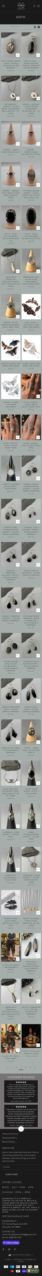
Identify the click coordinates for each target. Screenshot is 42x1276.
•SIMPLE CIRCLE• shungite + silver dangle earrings (31, 573)
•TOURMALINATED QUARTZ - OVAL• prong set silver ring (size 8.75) (31, 194)
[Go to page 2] (7, 1067)
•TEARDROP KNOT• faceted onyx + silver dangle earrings (31, 665)
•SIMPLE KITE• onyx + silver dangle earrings (10, 750)
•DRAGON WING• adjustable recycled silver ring (11, 922)
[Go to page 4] (35, 1067)
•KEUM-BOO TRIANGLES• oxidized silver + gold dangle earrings (31, 966)
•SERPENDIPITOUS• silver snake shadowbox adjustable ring (31, 280)
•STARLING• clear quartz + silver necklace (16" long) (31, 879)
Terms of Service (10, 1134)
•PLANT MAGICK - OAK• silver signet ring (31, 446)
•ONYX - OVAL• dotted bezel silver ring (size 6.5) (11, 237)
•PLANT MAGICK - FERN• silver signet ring (11, 446)
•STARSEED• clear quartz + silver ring (10, 835)
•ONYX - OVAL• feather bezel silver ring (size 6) (31, 236)
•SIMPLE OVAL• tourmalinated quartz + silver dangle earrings (10, 531)
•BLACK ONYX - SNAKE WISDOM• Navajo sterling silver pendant (31, 64)
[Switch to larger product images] (35, 27)
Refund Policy (8, 1142)
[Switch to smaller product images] (39, 27)
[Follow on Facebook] (3, 1249)
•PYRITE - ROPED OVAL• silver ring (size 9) (31, 750)
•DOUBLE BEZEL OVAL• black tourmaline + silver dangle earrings (10, 666)
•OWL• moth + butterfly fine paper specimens (31, 325)
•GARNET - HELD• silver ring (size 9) (10, 151)
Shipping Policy (9, 1138)
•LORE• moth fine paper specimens (31, 365)
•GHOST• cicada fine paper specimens (10, 405)
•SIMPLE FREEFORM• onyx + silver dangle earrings (10, 709)
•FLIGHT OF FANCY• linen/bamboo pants (11, 967)
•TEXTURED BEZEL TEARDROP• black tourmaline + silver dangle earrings (31, 620)
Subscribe (11, 1174)
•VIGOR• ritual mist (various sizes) (31, 1052)
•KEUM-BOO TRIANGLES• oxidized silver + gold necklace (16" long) (10, 1012)
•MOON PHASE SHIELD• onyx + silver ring (31, 791)
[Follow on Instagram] (9, 1249)
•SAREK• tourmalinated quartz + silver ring (31, 836)
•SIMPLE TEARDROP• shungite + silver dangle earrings (11, 618)
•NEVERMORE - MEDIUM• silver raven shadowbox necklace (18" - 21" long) (11, 109)
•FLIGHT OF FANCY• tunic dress (11, 1057)
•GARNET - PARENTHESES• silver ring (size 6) (31, 152)
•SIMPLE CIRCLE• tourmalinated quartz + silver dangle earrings (31, 488)
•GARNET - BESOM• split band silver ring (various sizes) (10, 194)
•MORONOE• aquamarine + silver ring (11, 878)
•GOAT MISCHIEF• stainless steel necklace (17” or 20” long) (11, 792)
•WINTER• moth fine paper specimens (10, 365)
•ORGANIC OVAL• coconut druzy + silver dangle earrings (31, 531)
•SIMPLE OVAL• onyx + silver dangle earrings (31, 709)
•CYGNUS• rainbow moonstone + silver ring (11, 487)
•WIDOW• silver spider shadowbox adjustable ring (11, 325)
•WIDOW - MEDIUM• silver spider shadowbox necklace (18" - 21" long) (31, 109)
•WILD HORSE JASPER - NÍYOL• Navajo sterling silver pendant (10, 64)
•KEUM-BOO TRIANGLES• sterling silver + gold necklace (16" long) (10, 281)
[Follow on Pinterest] (15, 1249)
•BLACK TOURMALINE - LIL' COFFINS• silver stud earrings (31, 1011)
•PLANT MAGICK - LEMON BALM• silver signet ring (31, 405)
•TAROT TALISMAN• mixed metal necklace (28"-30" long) (31, 922)
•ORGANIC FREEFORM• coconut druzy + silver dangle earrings (11, 575)
